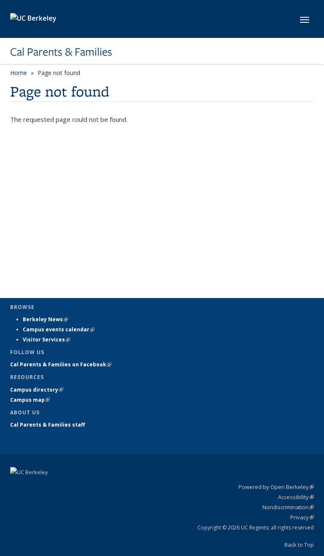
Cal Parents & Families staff (47, 424)
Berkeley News (45, 319)
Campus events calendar (58, 329)
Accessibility (296, 497)
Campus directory (36, 389)
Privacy (302, 517)
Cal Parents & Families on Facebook (60, 364)
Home (18, 73)
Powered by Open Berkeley (276, 487)
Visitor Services (46, 339)
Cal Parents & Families (61, 51)
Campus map (30, 399)
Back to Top (299, 544)
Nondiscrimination (288, 507)
